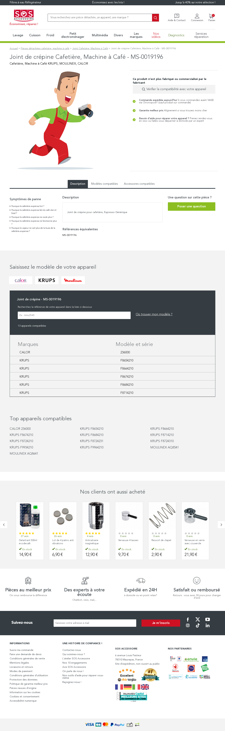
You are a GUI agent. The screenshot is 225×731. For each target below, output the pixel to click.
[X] (197, 622)
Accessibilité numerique (23, 701)
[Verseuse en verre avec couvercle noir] (195, 515)
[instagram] (187, 628)
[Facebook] (187, 622)
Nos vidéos (156, 35)
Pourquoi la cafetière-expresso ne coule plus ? (32, 217)
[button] (3, 524)
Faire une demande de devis (25, 654)
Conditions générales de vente (27, 658)
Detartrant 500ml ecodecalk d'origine (28, 543)
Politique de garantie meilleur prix (29, 684)
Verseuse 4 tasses (128, 540)
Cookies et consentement (24, 696)
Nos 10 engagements (74, 663)
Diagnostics (176, 35)
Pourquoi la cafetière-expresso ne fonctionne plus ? (34, 222)
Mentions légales (19, 663)
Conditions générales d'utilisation (29, 675)
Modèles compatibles (104, 184)
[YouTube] (207, 622)
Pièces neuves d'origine (23, 688)
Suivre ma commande (21, 650)
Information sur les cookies (25, 692)
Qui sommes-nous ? (73, 654)
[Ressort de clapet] (162, 515)
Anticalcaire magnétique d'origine (92, 543)
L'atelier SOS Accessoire (76, 658)
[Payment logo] (112, 724)
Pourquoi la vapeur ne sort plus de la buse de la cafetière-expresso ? (33, 229)
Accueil (14, 48)
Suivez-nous (22, 623)
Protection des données (23, 680)
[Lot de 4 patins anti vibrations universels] (63, 515)
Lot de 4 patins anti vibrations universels (63, 543)
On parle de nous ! (72, 671)
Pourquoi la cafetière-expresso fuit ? (27, 206)
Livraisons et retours (21, 667)
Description (77, 184)
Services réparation (201, 35)
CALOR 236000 (20, 428)
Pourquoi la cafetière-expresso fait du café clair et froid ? (33, 211)
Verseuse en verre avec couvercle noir (195, 543)
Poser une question (191, 206)
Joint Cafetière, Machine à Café (90, 48)
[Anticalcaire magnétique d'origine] (96, 515)
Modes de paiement (21, 671)
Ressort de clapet (161, 540)
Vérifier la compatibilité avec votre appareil (176, 89)
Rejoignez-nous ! (71, 682)
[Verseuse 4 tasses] (129, 515)
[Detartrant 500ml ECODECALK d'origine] (29, 515)
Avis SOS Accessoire (74, 667)
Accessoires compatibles (139, 184)
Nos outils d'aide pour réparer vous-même (83, 676)
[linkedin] (207, 628)
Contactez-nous (71, 650)
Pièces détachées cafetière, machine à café (45, 48)
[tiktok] (197, 628)
